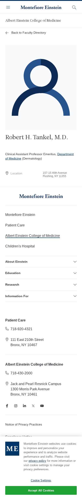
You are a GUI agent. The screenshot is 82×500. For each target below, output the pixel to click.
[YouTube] (42, 406)
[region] (41, 468)
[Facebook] (7, 406)
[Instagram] (15, 406)
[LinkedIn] (24, 406)
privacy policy (37, 460)
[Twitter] (33, 406)
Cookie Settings (41, 480)
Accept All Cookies (41, 490)
